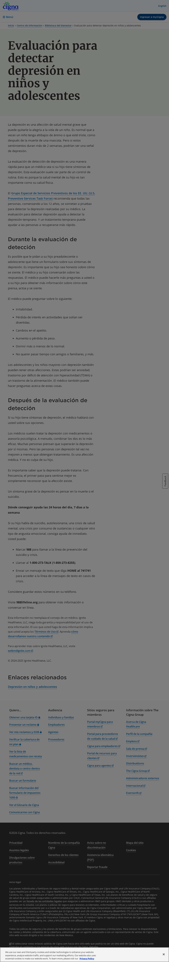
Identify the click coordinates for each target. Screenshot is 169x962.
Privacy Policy (87, 958)
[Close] (163, 954)
